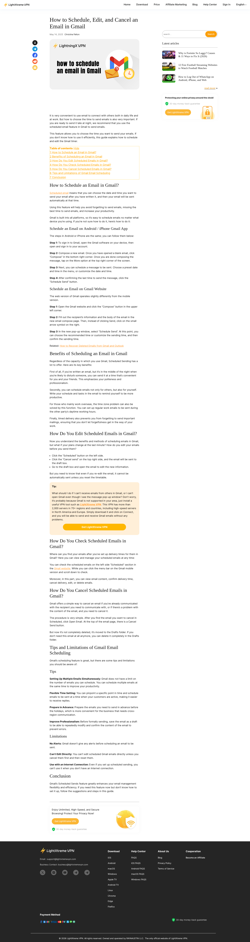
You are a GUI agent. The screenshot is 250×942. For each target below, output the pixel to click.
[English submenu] (246, 4)
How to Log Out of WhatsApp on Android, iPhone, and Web (196, 78)
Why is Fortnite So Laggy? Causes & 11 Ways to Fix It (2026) (196, 55)
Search (211, 34)
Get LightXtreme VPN (65, 821)
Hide (76, 148)
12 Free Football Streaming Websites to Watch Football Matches (197, 66)
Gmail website (62, 568)
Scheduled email (59, 192)
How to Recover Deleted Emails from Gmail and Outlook (92, 345)
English (240, 4)
